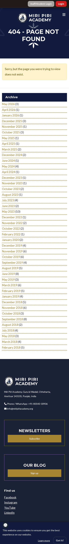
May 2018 (8, 336)
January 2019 (10, 296)
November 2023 (12, 183)
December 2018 (12, 302)
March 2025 (9, 149)
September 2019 (12, 262)
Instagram (10, 502)
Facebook (10, 497)
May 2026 (8, 104)
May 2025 (8, 138)
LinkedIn (9, 513)
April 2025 (8, 143)
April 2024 (8, 172)
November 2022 (12, 223)
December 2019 (12, 245)
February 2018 (11, 347)
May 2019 (8, 279)
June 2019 (8, 274)
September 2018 (12, 319)
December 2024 (12, 155)
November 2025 (12, 126)
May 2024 (8, 166)
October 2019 (11, 257)
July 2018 (8, 330)
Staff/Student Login (41, 3)
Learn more (44, 540)
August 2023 (10, 194)
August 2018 (10, 325)
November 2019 (12, 251)
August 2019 (10, 268)
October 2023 (11, 189)
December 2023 (12, 177)
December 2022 (12, 217)
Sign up (34, 473)
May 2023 (8, 211)
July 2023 (8, 200)
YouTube (9, 507)
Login (61, 3)
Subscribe (34, 438)
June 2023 (8, 206)
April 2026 (8, 110)
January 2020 (10, 240)
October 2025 (11, 132)
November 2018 (12, 307)
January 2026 (10, 115)
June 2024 (8, 160)
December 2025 (12, 121)
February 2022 (11, 234)
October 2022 (11, 228)
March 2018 (9, 342)
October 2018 (11, 313)
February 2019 (11, 291)
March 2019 (9, 285)
